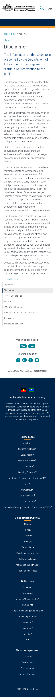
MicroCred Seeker (27, 501)
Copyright (8, 284)
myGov (26, 443)
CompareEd (26, 490)
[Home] (17, 7)
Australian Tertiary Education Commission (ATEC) (27, 507)
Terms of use (10, 318)
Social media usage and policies (19, 312)
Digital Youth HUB (26, 460)
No (32, 346)
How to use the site (13, 296)
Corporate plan (27, 668)
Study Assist (26, 455)
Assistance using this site (28, 565)
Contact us (27, 587)
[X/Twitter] (30, 360)
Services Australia (26, 449)
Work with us (27, 662)
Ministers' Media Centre (27, 599)
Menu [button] (50, 10)
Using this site (10, 34)
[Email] (37, 360)
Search (27, 524)
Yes (23, 346)
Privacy (7, 301)
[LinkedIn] (24, 360)
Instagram (27, 628)
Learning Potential (26, 472)
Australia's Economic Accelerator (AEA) (27, 478)
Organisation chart (27, 674)
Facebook (26, 622)
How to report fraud (27, 616)
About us (27, 656)
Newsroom (27, 593)
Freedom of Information (27, 553)
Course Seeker (26, 495)
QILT (27, 484)
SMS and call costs (27, 559)
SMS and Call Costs (13, 307)
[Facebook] (18, 360)
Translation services (13, 323)
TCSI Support (27, 466)
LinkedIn (27, 634)
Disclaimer (9, 290)
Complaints (27, 605)
